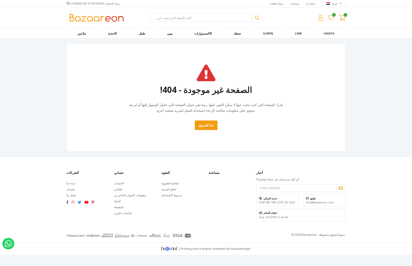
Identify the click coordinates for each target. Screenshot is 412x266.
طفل (142, 33)
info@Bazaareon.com (320, 202)
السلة (117, 201)
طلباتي (118, 189)
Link (298, 33)
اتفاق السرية (168, 189)
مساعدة (294, 3)
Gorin (268, 33)
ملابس (81, 33)
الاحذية (112, 33)
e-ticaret (205, 248)
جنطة (237, 33)
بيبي (170, 33)
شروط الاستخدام (171, 195)
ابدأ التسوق (206, 125)
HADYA (329, 33)
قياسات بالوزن (123, 213)
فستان (71, 189)
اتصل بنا (311, 3)
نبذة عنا (71, 183)
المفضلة (333, 15)
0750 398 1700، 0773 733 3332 (277, 202)
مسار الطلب (276, 3)
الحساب (119, 183)
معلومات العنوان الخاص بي (130, 195)
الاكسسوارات (203, 33)
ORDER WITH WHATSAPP (8, 243)
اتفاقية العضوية (170, 183)
